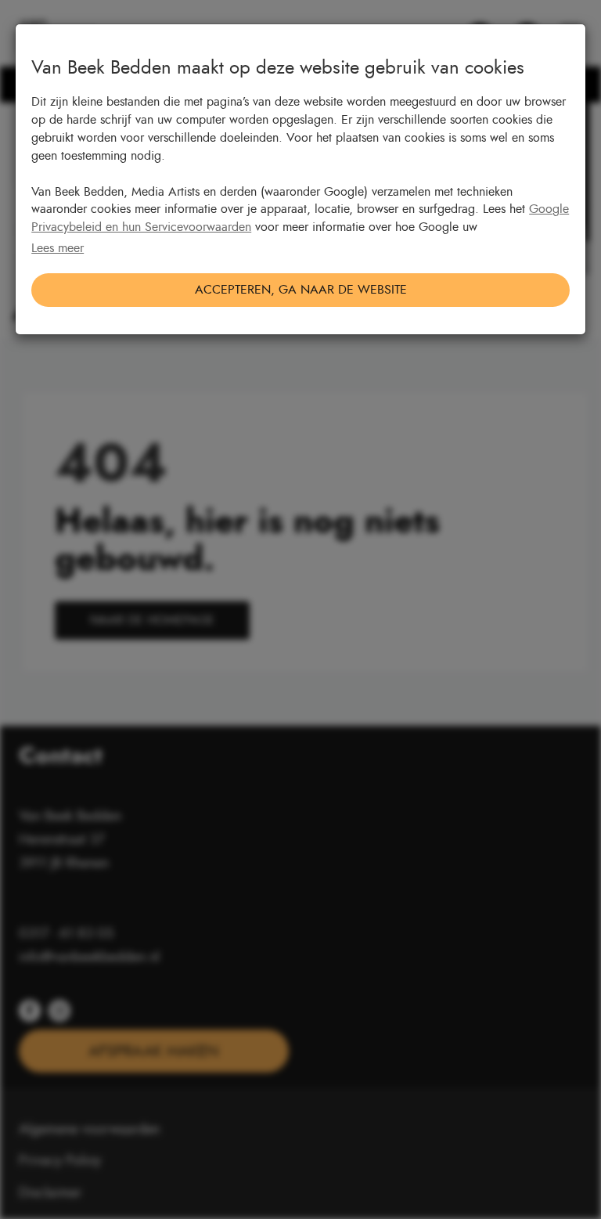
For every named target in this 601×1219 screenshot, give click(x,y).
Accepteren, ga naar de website (301, 289)
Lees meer (57, 248)
